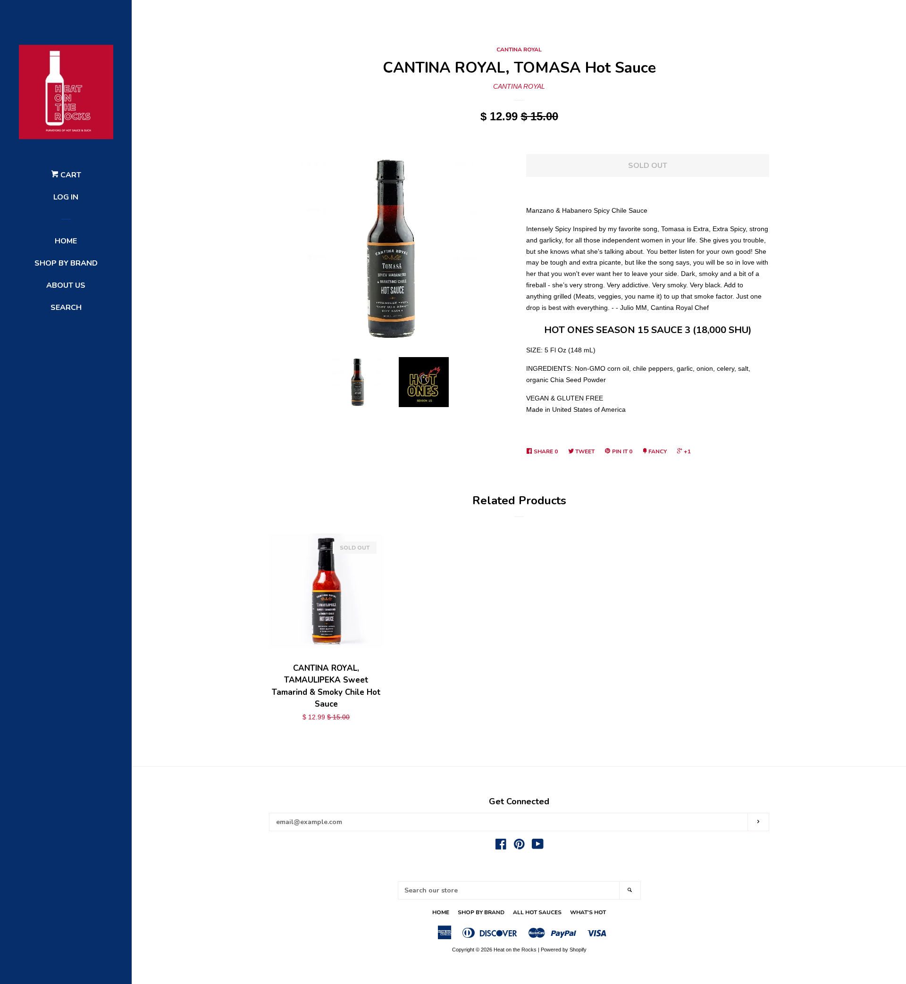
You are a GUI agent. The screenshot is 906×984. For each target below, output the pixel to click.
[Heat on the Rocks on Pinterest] (519, 846)
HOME (66, 241)
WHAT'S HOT (588, 912)
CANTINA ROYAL (519, 49)
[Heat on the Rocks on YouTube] (538, 846)
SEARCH (66, 307)
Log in (65, 197)
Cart (70, 175)
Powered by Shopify (564, 949)
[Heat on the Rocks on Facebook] (501, 846)
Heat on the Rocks (515, 949)
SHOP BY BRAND (66, 263)
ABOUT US (65, 285)
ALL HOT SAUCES (537, 912)
